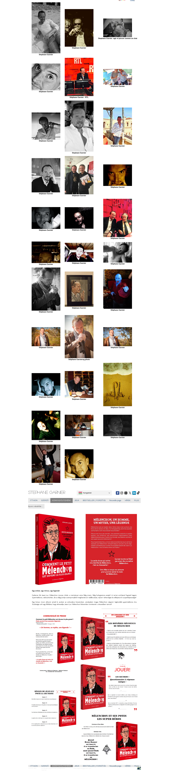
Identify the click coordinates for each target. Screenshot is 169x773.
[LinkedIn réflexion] (134, 493)
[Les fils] (126, 493)
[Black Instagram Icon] (122, 493)
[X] (130, 493)
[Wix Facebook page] (117, 493)
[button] (77, 500)
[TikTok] (138, 493)
